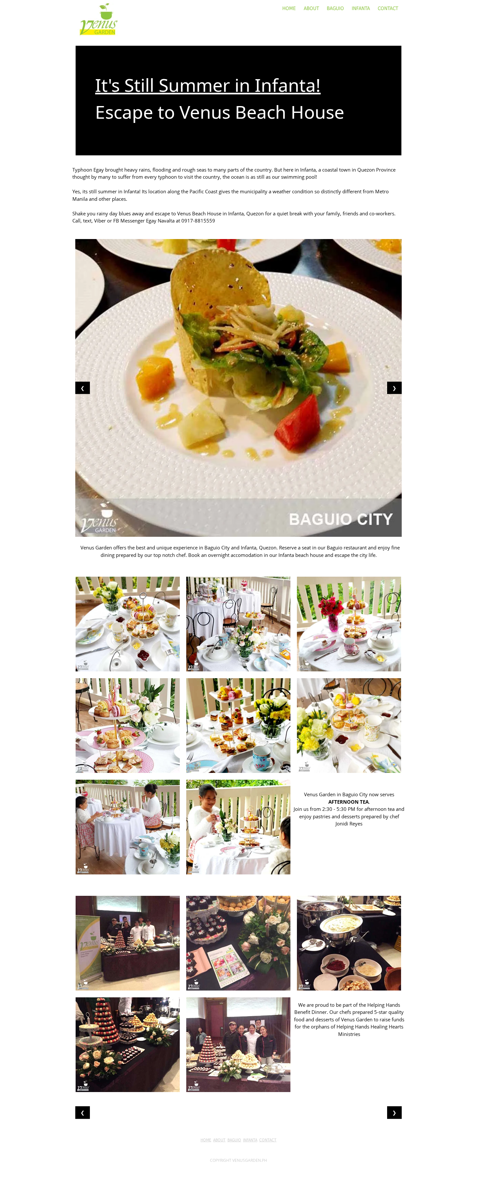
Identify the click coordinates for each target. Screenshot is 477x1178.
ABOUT (311, 8)
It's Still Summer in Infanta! (208, 85)
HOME (289, 8)
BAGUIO (335, 8)
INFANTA (361, 8)
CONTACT (388, 8)
